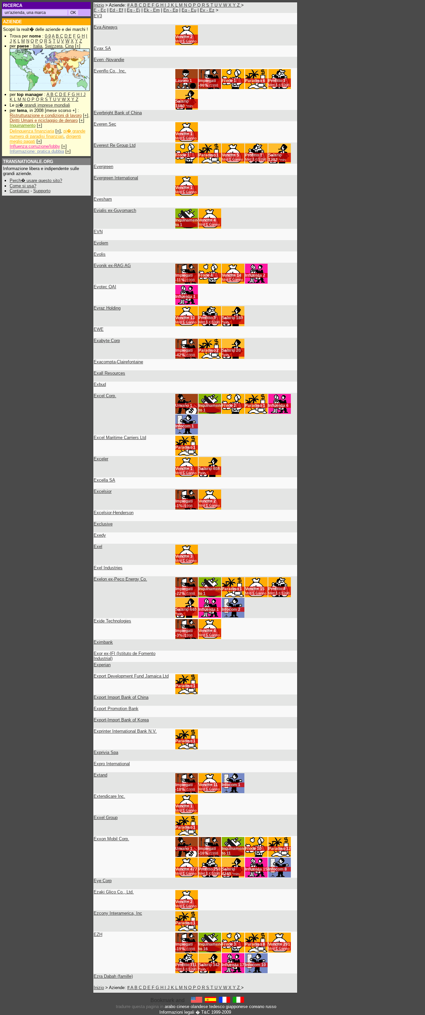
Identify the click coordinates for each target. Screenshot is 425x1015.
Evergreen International (116, 177)
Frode (227, 80)
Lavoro (182, 80)
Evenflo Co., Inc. (110, 70)
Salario (182, 101)
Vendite (182, 37)
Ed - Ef (116, 10)
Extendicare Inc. (109, 796)
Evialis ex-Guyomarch (115, 210)
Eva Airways (106, 27)
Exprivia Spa (106, 752)
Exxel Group (106, 817)
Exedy (100, 535)
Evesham (103, 199)
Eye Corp (103, 880)
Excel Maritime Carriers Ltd (120, 437)
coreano (256, 1006)
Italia (37, 46)
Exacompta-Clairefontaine (118, 361)
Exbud (100, 384)
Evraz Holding (107, 308)
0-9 (48, 36)
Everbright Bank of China (118, 112)
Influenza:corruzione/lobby (35, 146)
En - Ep (170, 10)
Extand (100, 775)
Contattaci (19, 190)
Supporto (41, 190)
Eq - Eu (189, 10)
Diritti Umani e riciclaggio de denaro (44, 120)
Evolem (101, 242)
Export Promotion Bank (116, 708)
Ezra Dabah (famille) (113, 976)
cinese (183, 1006)
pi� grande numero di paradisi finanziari (47, 134)
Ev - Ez (207, 10)
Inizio (99, 5)
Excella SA (104, 480)
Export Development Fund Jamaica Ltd (131, 676)
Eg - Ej (133, 10)
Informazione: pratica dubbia (37, 151)
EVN (98, 231)
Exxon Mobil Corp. (111, 838)
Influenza (253, 275)
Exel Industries (108, 567)
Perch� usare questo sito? (36, 180)
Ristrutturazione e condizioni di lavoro (46, 115)
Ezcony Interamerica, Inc (118, 913)
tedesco (216, 1006)
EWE (99, 329)
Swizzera (53, 46)
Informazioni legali (176, 1012)
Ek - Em (152, 10)
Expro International (112, 763)
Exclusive (103, 523)
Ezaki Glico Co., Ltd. (114, 891)
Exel (98, 546)
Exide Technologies (112, 620)
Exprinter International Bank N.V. (125, 731)
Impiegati (207, 80)
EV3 (98, 15)
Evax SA (102, 48)
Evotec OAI (105, 286)
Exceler (101, 458)
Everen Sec (105, 124)
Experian (102, 664)
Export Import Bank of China (121, 697)
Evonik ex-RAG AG (112, 265)
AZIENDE (12, 21)
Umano (182, 405)
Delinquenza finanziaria (32, 131)
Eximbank (103, 642)
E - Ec (100, 10)
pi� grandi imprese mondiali (43, 105)
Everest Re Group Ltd (114, 145)
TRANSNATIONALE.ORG (28, 161)
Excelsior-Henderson (113, 512)
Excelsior (103, 491)
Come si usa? (23, 185)
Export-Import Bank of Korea (121, 719)
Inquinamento (23, 125)
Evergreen (103, 166)
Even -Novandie (109, 59)
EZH (98, 934)
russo (271, 1006)
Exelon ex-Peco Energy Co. (120, 579)
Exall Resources (109, 373)
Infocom (183, 426)
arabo (170, 1006)
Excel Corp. (105, 395)
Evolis (100, 254)
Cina (69, 46)
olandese (199, 1006)
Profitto (275, 80)
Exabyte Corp (107, 340)
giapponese (237, 1006)
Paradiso (253, 80)
